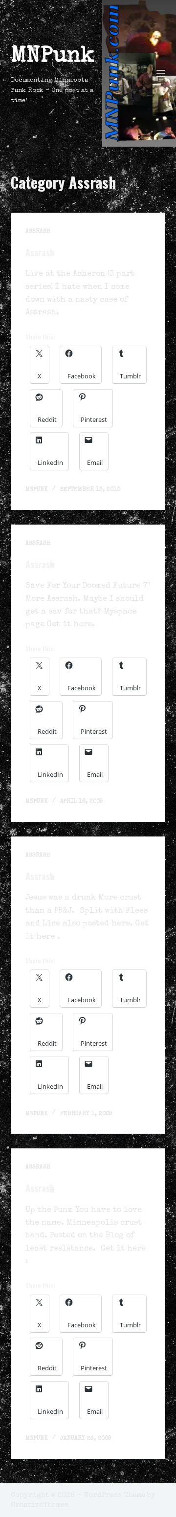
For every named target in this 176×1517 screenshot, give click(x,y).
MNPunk (52, 56)
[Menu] (160, 73)
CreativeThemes (39, 1505)
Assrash (37, 232)
